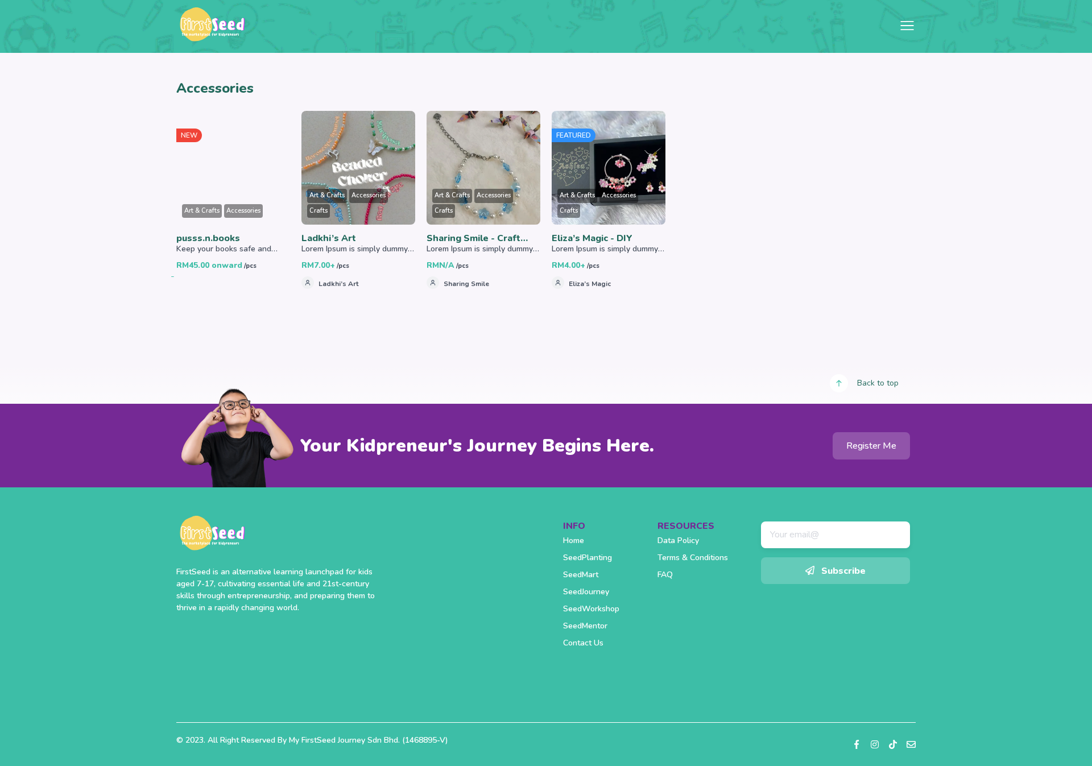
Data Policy (678, 540)
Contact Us (583, 642)
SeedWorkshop (591, 608)
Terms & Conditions (692, 557)
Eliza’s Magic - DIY (592, 238)
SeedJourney (586, 591)
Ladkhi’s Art (328, 238)
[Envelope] (911, 744)
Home (573, 540)
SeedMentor (585, 625)
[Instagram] (874, 744)
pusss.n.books (208, 238)
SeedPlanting (587, 557)
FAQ (665, 574)
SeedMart (580, 574)
